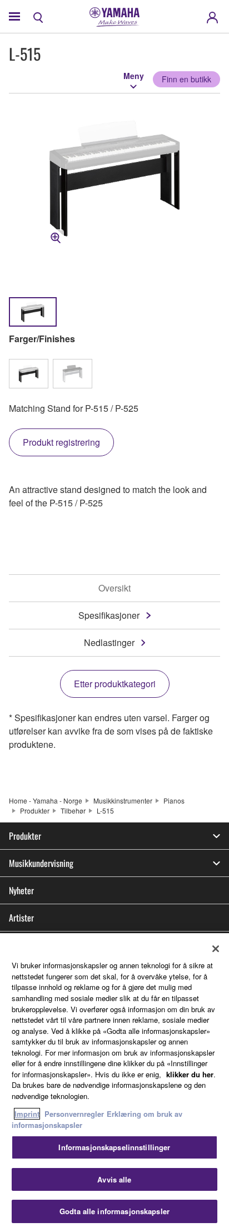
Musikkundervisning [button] (41, 863)
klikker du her (189, 1074)
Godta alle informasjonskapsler (114, 1211)
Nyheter (21, 890)
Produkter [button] (25, 835)
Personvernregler (74, 1113)
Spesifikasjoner (109, 615)
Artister (21, 917)
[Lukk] (215, 949)
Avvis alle (114, 1179)
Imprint (26, 1113)
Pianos (174, 800)
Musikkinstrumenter (122, 800)
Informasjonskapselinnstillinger (114, 1147)
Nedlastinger (109, 642)
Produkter (34, 810)
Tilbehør (73, 810)
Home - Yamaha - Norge (45, 800)
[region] (114, 1082)
